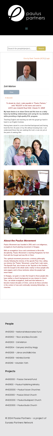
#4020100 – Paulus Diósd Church (21, 394)
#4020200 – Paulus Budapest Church (23, 400)
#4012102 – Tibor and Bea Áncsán (21, 337)
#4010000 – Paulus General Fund (21, 379)
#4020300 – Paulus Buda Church (21, 405)
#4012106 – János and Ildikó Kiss (20, 352)
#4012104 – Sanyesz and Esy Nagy (21, 347)
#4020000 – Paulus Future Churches (22, 389)
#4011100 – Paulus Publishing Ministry (22, 384)
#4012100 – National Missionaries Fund (23, 331)
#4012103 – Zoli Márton (16, 342)
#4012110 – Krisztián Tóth (16, 363)
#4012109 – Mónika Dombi (17, 357)
